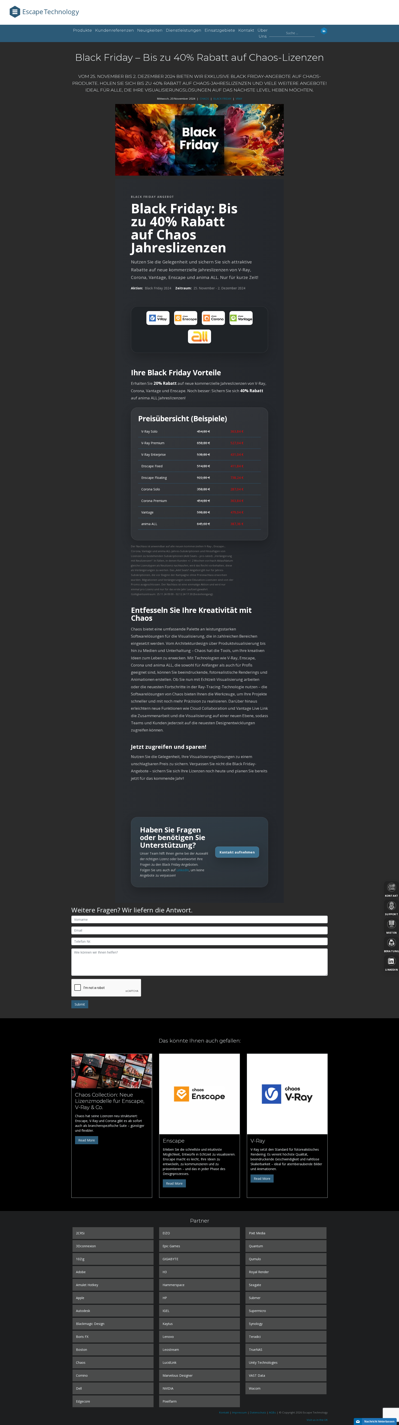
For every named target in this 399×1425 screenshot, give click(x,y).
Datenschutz (258, 1412)
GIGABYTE (170, 1259)
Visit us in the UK (317, 1420)
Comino (82, 1375)
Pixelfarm (170, 1401)
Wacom (254, 1388)
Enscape (173, 1141)
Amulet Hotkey (87, 1285)
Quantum (256, 1246)
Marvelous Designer (178, 1375)
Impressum (239, 1412)
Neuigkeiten (150, 30)
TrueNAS (255, 1349)
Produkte (82, 30)
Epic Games (171, 1246)
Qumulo (255, 1259)
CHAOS (204, 98)
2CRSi (80, 1233)
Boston (81, 1349)
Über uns (262, 33)
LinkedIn (182, 870)
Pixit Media (257, 1233)
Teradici (255, 1336)
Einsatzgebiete (220, 30)
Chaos (80, 1362)
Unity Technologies (263, 1362)
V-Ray (258, 1141)
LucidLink (169, 1362)
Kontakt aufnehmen (237, 852)
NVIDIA (168, 1388)
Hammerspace (173, 1285)
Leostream (171, 1349)
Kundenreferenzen (114, 30)
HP (165, 1298)
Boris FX (82, 1336)
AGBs (272, 1412)
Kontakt (246, 30)
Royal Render (259, 1272)
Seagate (255, 1285)
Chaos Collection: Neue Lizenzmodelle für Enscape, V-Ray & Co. (109, 1101)
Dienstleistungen (183, 30)
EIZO (166, 1233)
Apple (80, 1298)
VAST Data (257, 1375)
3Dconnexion (86, 1246)
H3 (165, 1272)
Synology (256, 1323)
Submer (254, 1298)
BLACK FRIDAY (222, 98)
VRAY (239, 98)
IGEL (166, 1311)
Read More (86, 1140)
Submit (80, 1004)
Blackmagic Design (90, 1323)
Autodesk (83, 1311)
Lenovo (168, 1336)
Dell (79, 1388)
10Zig (80, 1259)
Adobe (81, 1272)
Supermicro (257, 1311)
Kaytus (168, 1323)
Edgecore (83, 1401)
